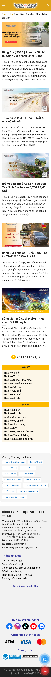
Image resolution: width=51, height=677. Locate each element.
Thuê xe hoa (10, 427)
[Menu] (3, 5)
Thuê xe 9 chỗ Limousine (18, 379)
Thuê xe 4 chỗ (12, 372)
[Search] (48, 5)
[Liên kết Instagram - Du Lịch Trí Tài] (17, 626)
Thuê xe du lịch (12, 413)
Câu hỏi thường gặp (12, 560)
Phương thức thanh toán (14, 578)
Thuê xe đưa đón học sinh (18, 438)
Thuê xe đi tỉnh (12, 409)
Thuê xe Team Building (16, 435)
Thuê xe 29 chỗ (12, 390)
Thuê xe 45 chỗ (12, 398)
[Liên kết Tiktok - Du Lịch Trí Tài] (25, 626)
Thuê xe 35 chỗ (12, 394)
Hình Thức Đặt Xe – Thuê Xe (17, 574)
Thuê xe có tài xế (13, 420)
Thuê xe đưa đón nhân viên (19, 431)
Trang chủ (7, 14)
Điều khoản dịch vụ (12, 571)
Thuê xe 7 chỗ (12, 376)
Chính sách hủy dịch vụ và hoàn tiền (21, 567)
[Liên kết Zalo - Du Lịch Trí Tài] (42, 626)
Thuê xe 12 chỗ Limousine (18, 383)
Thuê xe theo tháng (14, 424)
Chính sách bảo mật (12, 564)
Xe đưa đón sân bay (15, 417)
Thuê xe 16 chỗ (12, 387)
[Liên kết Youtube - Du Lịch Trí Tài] (34, 626)
